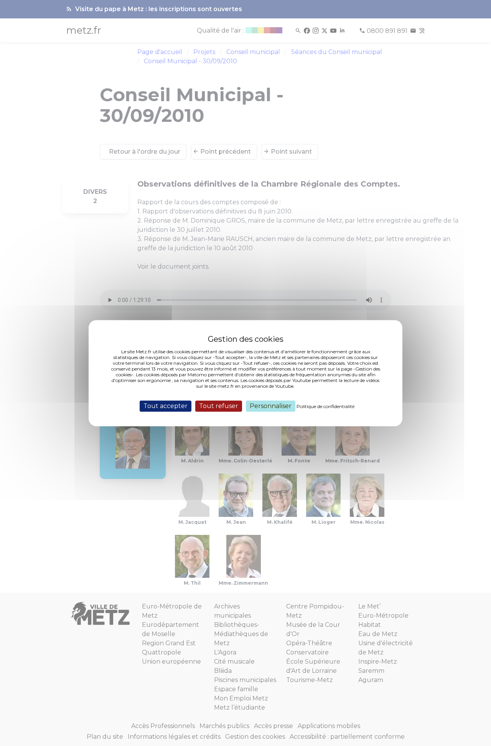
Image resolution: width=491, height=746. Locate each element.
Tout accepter (165, 406)
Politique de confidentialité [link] (325, 406)
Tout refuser (218, 406)
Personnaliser (271, 406)
